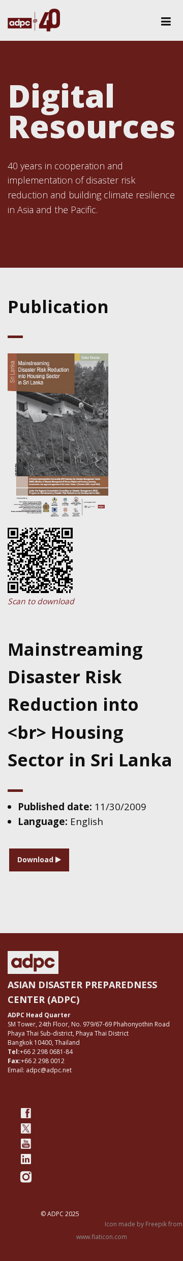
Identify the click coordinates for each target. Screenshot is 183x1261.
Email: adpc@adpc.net (40, 1070)
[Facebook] (26, 1113)
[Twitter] (26, 1128)
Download (36, 859)
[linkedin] (26, 1159)
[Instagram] (26, 1177)
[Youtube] (26, 1144)
